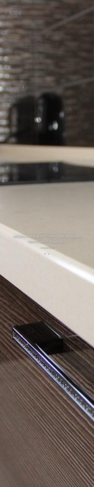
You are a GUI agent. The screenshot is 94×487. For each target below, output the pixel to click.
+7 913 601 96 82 (47, 248)
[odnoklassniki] (44, 253)
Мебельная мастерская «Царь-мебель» (47, 236)
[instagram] (48, 253)
